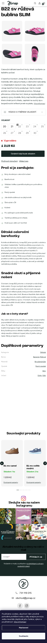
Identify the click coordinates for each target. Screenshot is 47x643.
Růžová (43, 357)
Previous (2, 463)
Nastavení (23, 627)
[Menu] (3, 3)
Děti (44, 376)
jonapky (27, 606)
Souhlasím (23, 636)
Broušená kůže (40, 362)
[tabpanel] (12, 463)
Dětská (43, 352)
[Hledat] (35, 3)
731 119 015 (25, 592)
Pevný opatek (41, 366)
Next (45, 463)
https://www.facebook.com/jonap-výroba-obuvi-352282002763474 (20, 606)
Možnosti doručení (9, 161)
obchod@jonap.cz (25, 598)
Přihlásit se (36, 557)
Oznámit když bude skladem (23, 154)
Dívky (40, 376)
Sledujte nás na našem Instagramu (24, 504)
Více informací (20, 622)
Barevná (36, 357)
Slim (44, 371)
